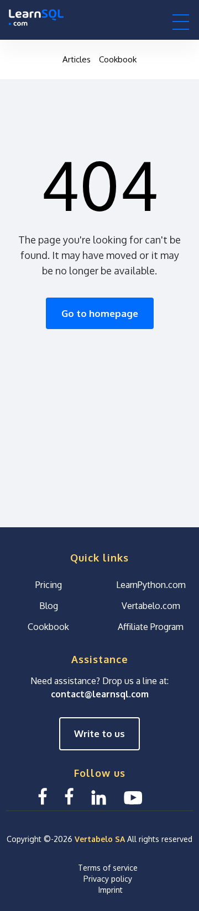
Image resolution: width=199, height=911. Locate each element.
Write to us (99, 733)
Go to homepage (99, 313)
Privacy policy (107, 878)
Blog (48, 605)
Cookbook (118, 59)
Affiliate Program (151, 626)
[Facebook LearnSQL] (42, 796)
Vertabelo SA (100, 839)
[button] (180, 21)
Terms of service (108, 867)
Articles (76, 59)
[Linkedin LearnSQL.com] (98, 796)
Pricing (48, 584)
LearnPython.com (151, 584)
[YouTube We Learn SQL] (133, 796)
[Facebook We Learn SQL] (69, 796)
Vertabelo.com (151, 605)
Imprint (110, 889)
